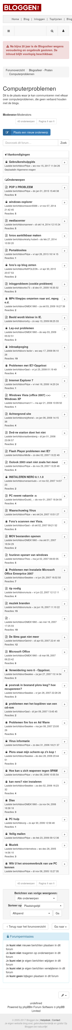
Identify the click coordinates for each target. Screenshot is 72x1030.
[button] (36, 898)
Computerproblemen (29, 88)
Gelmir (28, 640)
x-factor (28, 350)
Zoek (63, 143)
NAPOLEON (31, 268)
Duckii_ (29, 499)
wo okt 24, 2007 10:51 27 (46, 514)
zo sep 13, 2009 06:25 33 (45, 321)
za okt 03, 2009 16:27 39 (52, 306)
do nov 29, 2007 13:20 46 (46, 466)
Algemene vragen (26, 169)
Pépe (27, 165)
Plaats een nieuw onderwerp (30, 132)
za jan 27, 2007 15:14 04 (48, 674)
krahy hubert (31, 239)
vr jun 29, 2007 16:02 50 (48, 577)
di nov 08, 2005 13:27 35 (46, 871)
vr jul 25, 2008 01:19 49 (44, 369)
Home (15, 19)
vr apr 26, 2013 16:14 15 (45, 254)
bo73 (27, 287)
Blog (26, 19)
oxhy (27, 321)
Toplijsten (56, 19)
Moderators (24, 114)
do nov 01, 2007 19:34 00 (48, 499)
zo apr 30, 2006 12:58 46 (42, 822)
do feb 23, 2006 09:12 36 (46, 837)
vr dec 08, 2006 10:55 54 (46, 774)
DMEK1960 (31, 306)
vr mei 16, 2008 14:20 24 (46, 384)
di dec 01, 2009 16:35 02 (46, 287)
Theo (27, 558)
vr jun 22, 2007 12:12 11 (46, 592)
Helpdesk (45, 1020)
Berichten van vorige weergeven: (36, 895)
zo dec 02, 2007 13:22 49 (46, 455)
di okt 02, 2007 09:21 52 (44, 525)
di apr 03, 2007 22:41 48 (47, 640)
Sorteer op (24, 905)
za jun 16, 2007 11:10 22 (47, 607)
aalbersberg (31, 436)
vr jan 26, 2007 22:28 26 (48, 692)
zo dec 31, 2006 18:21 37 (46, 744)
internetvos (30, 848)
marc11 (29, 402)
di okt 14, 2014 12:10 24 (47, 224)
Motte (28, 455)
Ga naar (59, 926)
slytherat (29, 417)
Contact (56, 1020)
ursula (28, 592)
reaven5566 (31, 205)
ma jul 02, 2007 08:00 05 (46, 558)
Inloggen (39, 19)
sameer (29, 224)
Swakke (29, 577)
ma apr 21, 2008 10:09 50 (48, 402)
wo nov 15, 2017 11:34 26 (46, 165)
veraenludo (31, 480)
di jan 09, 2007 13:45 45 (44, 711)
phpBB (27, 1007)
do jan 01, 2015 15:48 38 (46, 190)
